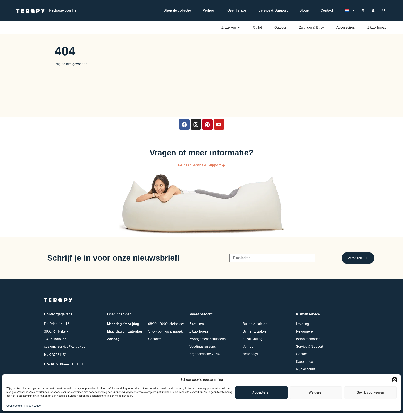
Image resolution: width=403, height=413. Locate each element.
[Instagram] (196, 124)
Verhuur (209, 10)
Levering (302, 324)
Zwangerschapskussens (207, 339)
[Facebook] (184, 124)
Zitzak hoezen (199, 331)
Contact (327, 10)
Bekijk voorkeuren (370, 392)
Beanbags (250, 354)
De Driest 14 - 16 (56, 324)
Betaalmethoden (308, 339)
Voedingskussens (202, 346)
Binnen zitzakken (255, 331)
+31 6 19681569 (56, 339)
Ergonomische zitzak (204, 354)
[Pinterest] (207, 124)
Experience (304, 361)
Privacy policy (32, 405)
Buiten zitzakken (255, 324)
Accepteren (261, 392)
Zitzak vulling (252, 339)
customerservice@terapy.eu (64, 346)
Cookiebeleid (14, 405)
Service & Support (273, 10)
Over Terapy (237, 10)
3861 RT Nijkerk (56, 331)
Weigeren (316, 392)
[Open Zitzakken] (238, 27)
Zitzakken (196, 324)
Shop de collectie (177, 10)
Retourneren (305, 331)
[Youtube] (219, 124)
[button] (395, 380)
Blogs (304, 10)
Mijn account (305, 369)
